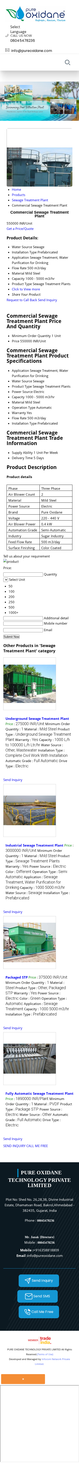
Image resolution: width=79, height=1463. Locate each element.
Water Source (22, 381)
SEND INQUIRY (14, 1146)
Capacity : (42, 887)
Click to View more (26, 289)
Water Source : (23, 893)
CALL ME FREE (37, 1146)
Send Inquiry (47, 300)
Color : (18, 871)
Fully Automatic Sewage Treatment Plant (39, 1093)
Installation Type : (31, 1014)
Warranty (19, 413)
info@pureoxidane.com (31, 50)
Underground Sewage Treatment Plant (37, 718)
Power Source (22, 391)
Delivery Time (22, 458)
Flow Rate (19, 418)
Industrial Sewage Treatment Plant (34, 845)
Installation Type (24, 423)
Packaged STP (16, 977)
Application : (33, 882)
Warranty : (26, 739)
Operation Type (23, 407)
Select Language (18, 29)
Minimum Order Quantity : (27, 982)
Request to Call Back (22, 300)
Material (18, 402)
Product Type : (38, 734)
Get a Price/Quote (20, 228)
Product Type (22, 386)
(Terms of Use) (45, 1354)
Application (20, 370)
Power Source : (47, 866)
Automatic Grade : (31, 761)
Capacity (18, 397)
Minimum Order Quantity (31, 336)
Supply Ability (22, 452)
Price (15, 341)
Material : (40, 729)
